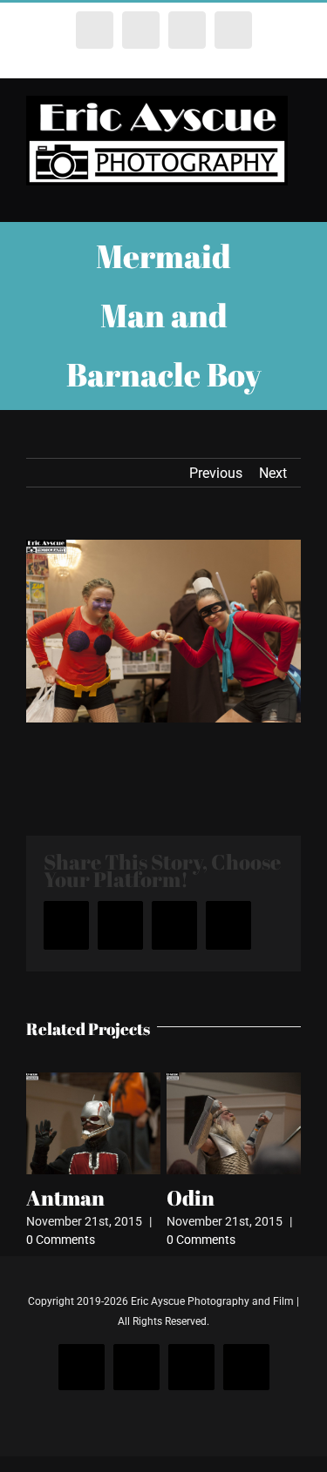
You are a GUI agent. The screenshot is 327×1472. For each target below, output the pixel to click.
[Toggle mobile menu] (294, 194)
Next (273, 473)
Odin (191, 1198)
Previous (215, 473)
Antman (65, 1198)
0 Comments (60, 1240)
